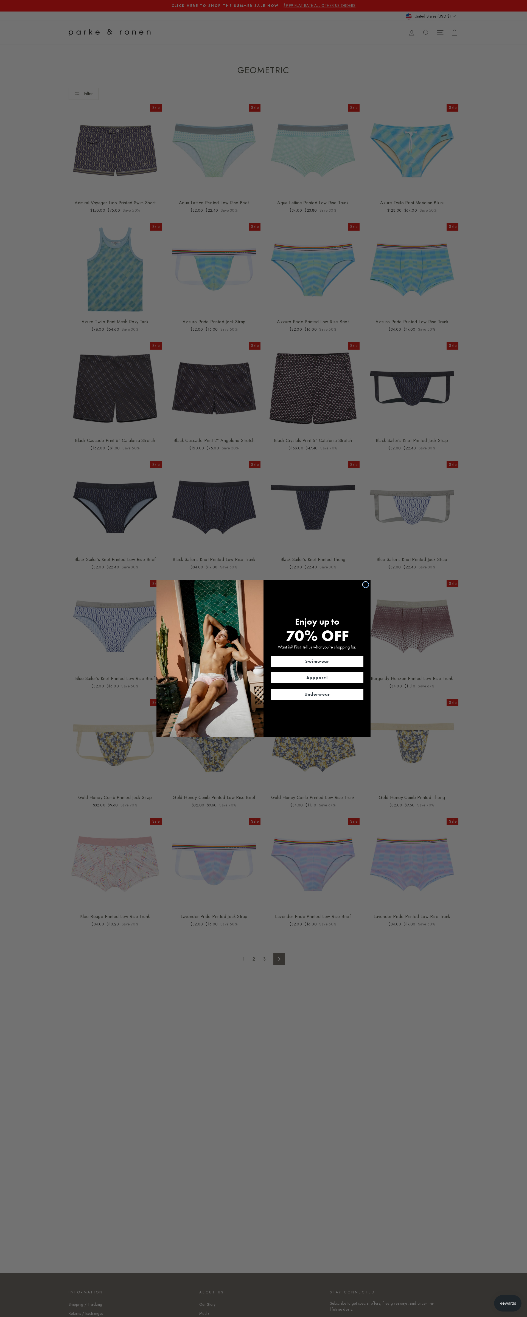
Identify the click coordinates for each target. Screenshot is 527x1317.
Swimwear (317, 661)
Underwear (317, 694)
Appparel (317, 677)
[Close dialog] (365, 584)
